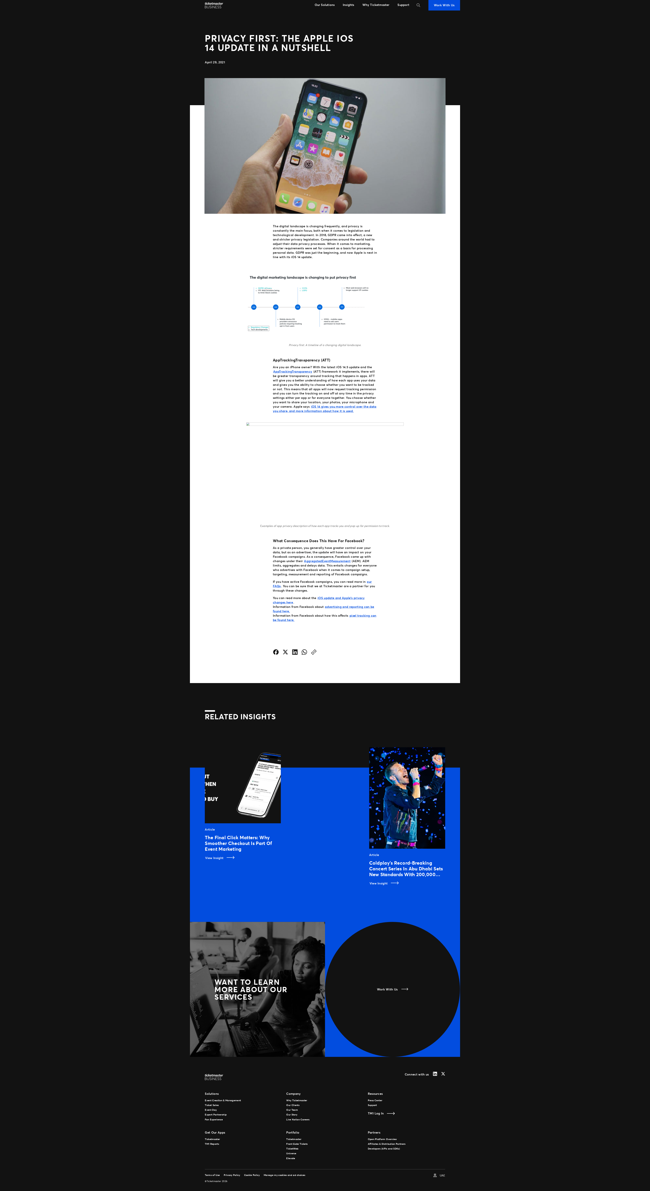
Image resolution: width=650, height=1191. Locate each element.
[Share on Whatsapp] (304, 652)
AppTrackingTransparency (292, 371)
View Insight (214, 858)
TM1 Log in (376, 1113)
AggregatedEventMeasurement (327, 561)
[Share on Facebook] (276, 652)
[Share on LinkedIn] (295, 652)
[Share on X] (285, 652)
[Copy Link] (314, 652)
